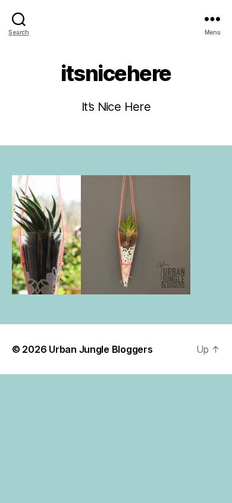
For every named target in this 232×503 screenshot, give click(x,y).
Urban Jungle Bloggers (100, 349)
